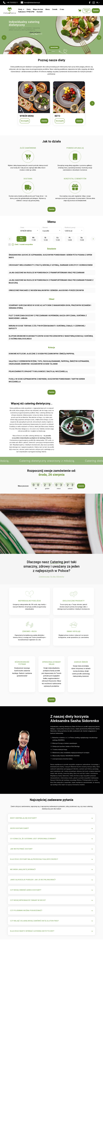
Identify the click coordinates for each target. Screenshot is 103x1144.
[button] (86, 10)
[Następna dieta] (92, 103)
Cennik (54, 9)
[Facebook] (89, 2)
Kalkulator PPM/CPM (26, 12)
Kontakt (40, 12)
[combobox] (29, 231)
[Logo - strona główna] (9, 10)
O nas (62, 9)
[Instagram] (93, 2)
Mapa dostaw (38, 9)
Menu (47, 9)
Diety (29, 9)
